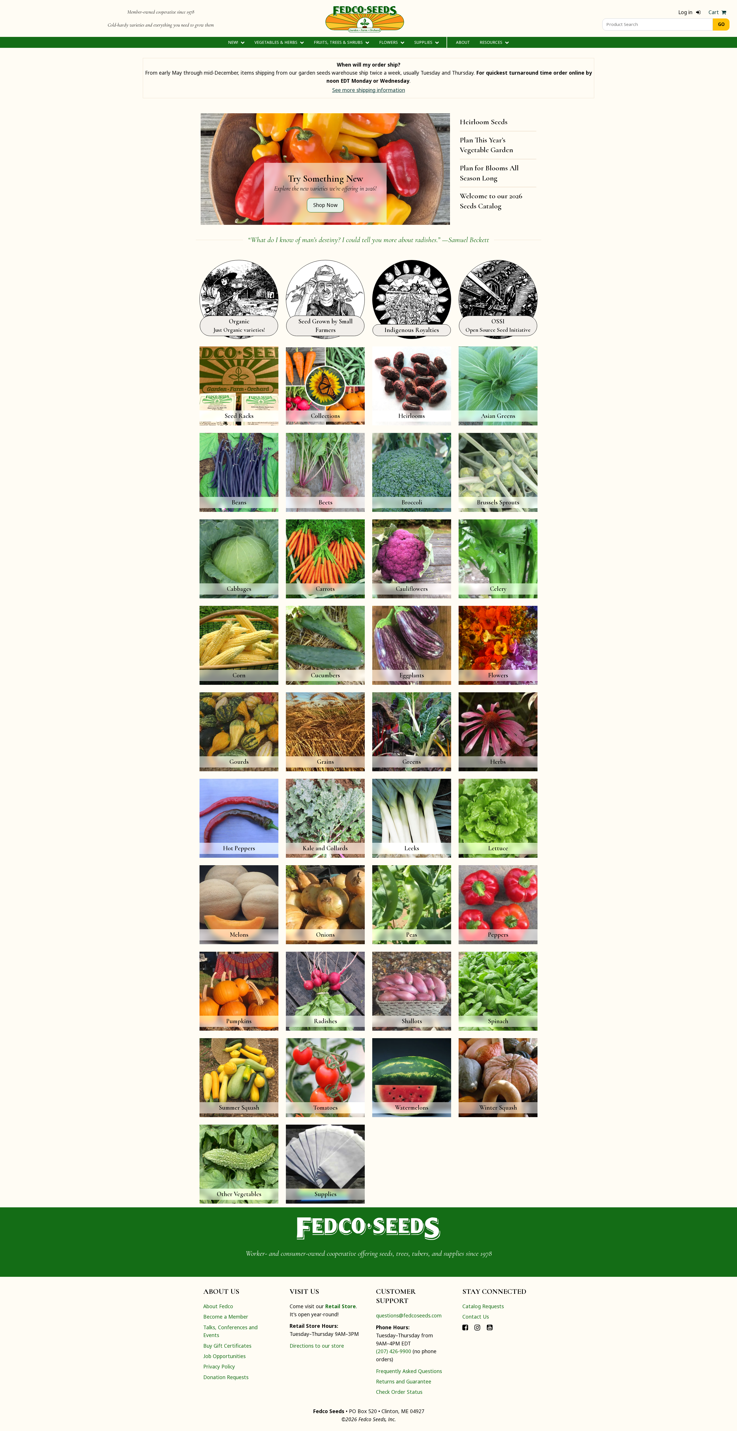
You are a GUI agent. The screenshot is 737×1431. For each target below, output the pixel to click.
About (463, 42)
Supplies (424, 42)
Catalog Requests (483, 1306)
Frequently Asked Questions (409, 1371)
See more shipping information (368, 89)
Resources (492, 42)
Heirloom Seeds (484, 121)
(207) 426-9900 (393, 1351)
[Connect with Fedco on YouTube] (490, 1327)
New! (233, 42)
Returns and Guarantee (403, 1381)
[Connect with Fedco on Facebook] (465, 1327)
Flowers (389, 42)
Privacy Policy (219, 1366)
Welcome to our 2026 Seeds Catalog (491, 200)
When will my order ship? (368, 64)
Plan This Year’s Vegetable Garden (486, 144)
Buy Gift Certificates (227, 1345)
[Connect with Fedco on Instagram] (477, 1327)
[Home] (365, 18)
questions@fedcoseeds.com (409, 1315)
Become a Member (225, 1316)
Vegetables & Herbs (276, 42)
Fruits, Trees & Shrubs (339, 42)
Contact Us (475, 1316)
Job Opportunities (224, 1356)
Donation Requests (225, 1377)
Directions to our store (317, 1345)
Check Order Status (399, 1391)
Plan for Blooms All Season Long (489, 172)
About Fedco (218, 1306)
